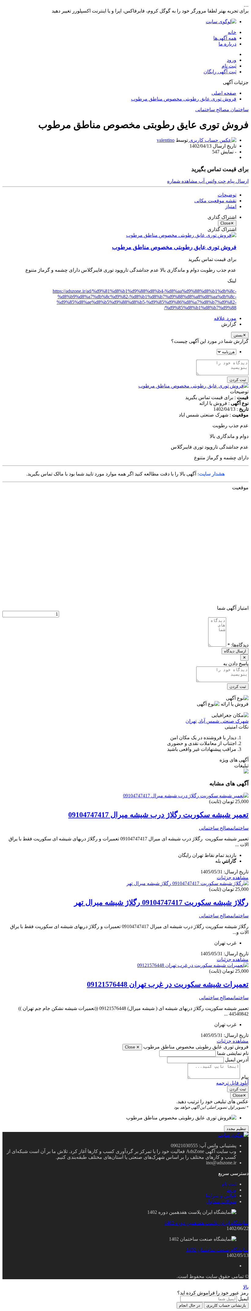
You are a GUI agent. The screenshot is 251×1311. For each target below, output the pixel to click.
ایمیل (243, 1298)
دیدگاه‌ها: (238, 645)
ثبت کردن (238, 379)
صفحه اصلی (224, 93)
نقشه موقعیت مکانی (215, 200)
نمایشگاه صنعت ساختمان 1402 (217, 1249)
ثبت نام (229, 65)
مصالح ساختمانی (212, 109)
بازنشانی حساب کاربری (226, 1305)
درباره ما (227, 43)
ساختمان (239, 109)
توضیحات (227, 194)
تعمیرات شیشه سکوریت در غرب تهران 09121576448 (168, 984)
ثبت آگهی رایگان (220, 71)
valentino (165, 140)
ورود (231, 60)
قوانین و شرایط (220, 1195)
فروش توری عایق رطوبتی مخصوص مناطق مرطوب (183, 98)
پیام (245, 1077)
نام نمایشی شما (233, 1053)
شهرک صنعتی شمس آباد (224, 721)
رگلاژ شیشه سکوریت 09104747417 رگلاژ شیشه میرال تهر (161, 902)
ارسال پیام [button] (237, 181)
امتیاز (230, 206)
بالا (246, 1287)
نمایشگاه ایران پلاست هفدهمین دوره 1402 (206, 1222)
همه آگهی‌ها (224, 38)
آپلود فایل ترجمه (232, 1082)
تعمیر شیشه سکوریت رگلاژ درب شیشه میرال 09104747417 (158, 815)
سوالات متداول (221, 1201)
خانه (232, 32)
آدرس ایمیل (237, 1059)
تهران (191, 721)
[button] (182, 181)
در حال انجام (189, 1305)
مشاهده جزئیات (233, 877)
